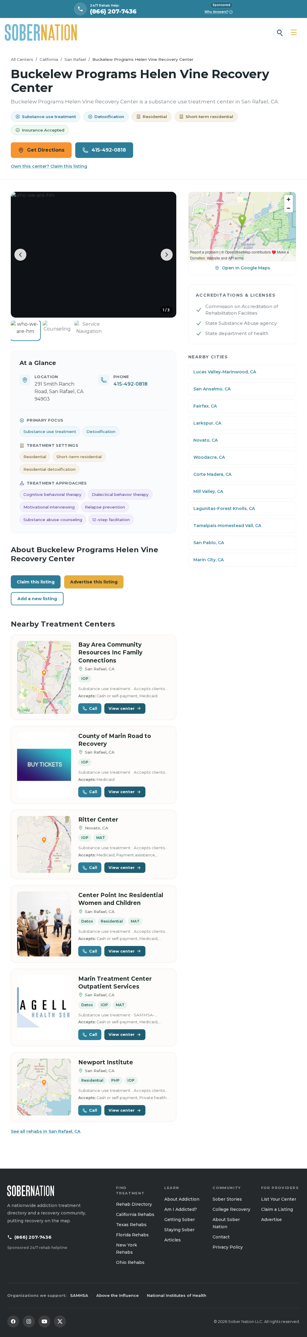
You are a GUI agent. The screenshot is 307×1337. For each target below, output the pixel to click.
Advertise (271, 1219)
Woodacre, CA (209, 457)
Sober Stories (227, 1199)
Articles (172, 1240)
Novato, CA (205, 440)
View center (122, 708)
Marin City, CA (208, 559)
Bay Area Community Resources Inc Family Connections (110, 652)
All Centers (22, 59)
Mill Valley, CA (208, 491)
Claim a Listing (277, 1209)
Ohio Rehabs (130, 1262)
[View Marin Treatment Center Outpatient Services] (44, 1007)
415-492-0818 (108, 150)
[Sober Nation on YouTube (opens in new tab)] (44, 1321)
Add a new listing (37, 598)
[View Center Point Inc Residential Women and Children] (44, 923)
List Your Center (278, 1199)
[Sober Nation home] (41, 32)
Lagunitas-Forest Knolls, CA (224, 508)
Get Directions (45, 150)
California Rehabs (135, 1214)
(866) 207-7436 (33, 1237)
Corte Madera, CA (212, 474)
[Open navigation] (294, 32)
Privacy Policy (228, 1247)
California (49, 59)
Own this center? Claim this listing (49, 166)
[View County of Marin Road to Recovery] (44, 764)
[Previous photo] (20, 255)
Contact (221, 1237)
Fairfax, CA (205, 406)
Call (93, 708)
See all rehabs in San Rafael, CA (45, 1131)
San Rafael (75, 59)
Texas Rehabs (131, 1224)
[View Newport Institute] (44, 1087)
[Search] (279, 32)
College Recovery (231, 1209)
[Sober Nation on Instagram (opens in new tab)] (29, 1321)
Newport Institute (105, 1062)
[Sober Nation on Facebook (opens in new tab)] (13, 1321)
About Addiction (181, 1199)
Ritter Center (98, 819)
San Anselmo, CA (212, 389)
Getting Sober (179, 1219)
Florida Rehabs (132, 1235)
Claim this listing (36, 582)
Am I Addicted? (180, 1209)
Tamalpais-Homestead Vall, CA (227, 525)
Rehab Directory (134, 1204)
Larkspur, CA (207, 423)
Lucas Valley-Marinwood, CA (224, 372)
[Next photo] (167, 255)
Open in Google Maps (246, 268)
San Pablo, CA (208, 542)
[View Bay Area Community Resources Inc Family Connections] (44, 677)
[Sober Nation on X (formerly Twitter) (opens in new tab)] (60, 1321)
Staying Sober (179, 1229)
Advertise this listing (94, 582)
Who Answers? (218, 12)
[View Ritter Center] (44, 844)
